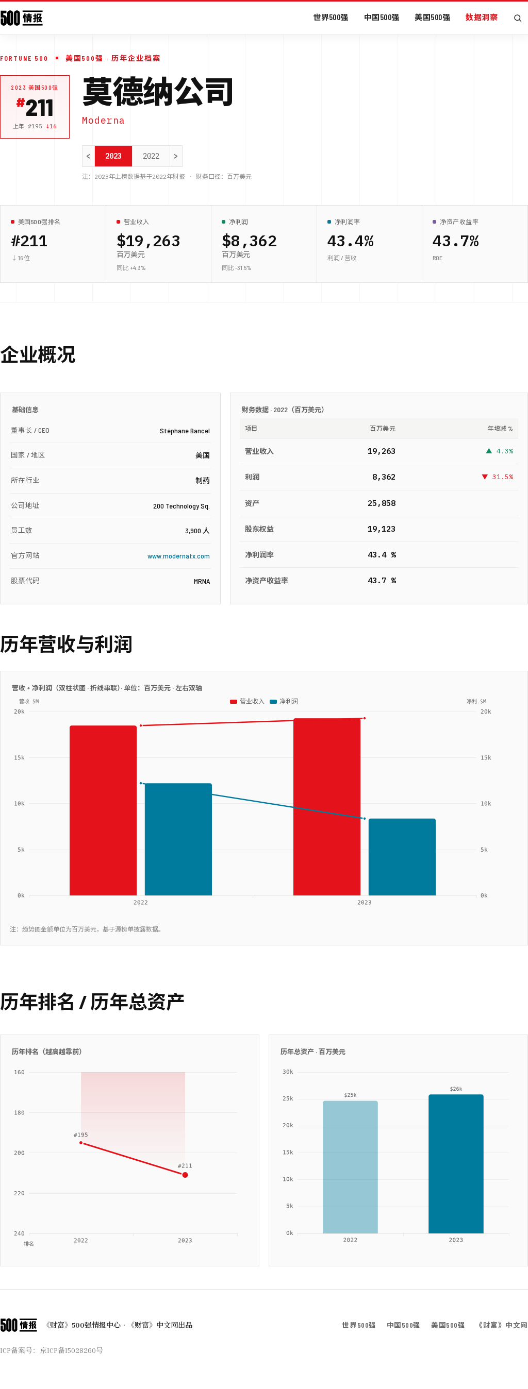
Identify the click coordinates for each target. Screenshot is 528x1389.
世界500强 (331, 17)
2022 (151, 156)
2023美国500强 (35, 87)
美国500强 (432, 17)
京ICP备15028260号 (71, 1350)
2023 (113, 156)
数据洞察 (482, 17)
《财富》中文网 (501, 1324)
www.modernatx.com (178, 555)
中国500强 (382, 17)
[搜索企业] (517, 18)
